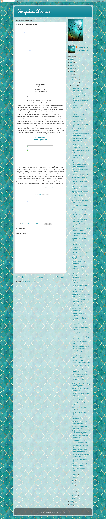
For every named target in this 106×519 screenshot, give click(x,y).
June (73, 483)
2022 (71, 71)
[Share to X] (47, 224)
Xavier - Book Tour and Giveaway (81, 174)
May (73, 486)
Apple (41, 140)
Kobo (45, 140)
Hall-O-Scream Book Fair (78, 93)
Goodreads (52, 188)
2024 (71, 65)
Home (40, 277)
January (74, 498)
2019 (71, 502)
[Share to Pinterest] (51, 224)
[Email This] (44, 224)
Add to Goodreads (40, 137)
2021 (71, 74)
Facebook (34, 188)
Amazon (35, 140)
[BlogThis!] (46, 224)
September (75, 474)
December (74, 80)
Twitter (38, 188)
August (74, 477)
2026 (71, 59)
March (74, 492)
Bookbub (43, 188)
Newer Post (20, 277)
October (74, 86)
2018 (71, 505)
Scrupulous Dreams (33, 11)
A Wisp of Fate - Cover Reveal (80, 148)
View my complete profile (82, 50)
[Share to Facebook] (49, 224)
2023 (71, 68)
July (73, 480)
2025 (71, 62)
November (75, 83)
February (74, 495)
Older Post (60, 277)
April (73, 489)
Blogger (62, 512)
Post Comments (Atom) (29, 281)
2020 (71, 77)
